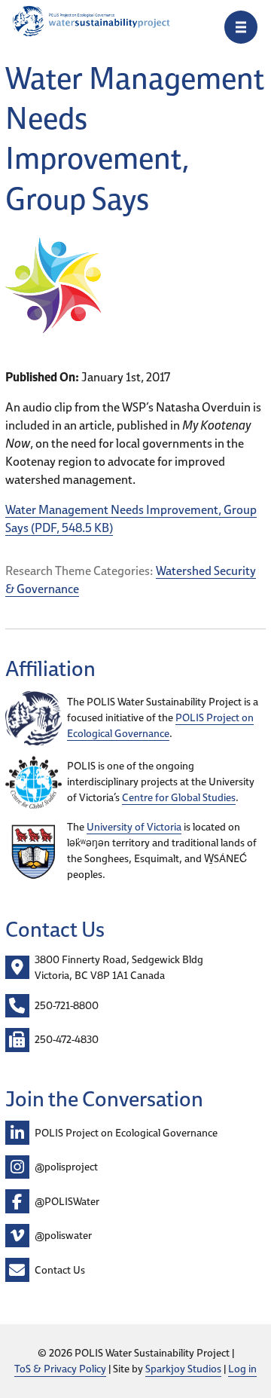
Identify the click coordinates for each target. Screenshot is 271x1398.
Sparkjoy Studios (183, 1368)
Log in (242, 1368)
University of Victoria (134, 826)
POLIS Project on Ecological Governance (160, 725)
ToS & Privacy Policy (60, 1368)
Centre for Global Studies (179, 797)
